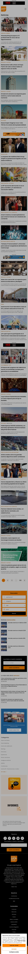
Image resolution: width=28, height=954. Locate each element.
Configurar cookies (14, 952)
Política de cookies (21, 940)
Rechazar (14, 949)
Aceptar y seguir (14, 945)
